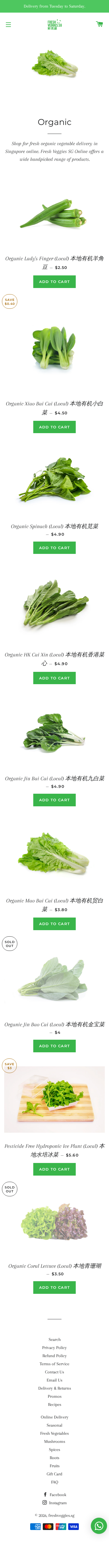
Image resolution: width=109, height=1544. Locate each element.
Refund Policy (54, 1355)
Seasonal (54, 1425)
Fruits (55, 1465)
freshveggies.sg (61, 1515)
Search (55, 1339)
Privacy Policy (54, 1347)
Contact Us (54, 1371)
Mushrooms (54, 1441)
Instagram (57, 1502)
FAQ (54, 1482)
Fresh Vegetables (54, 1433)
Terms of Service (54, 1363)
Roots (54, 1457)
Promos (54, 1396)
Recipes (54, 1404)
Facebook (57, 1494)
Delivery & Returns (54, 1388)
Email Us (54, 1380)
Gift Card (54, 1473)
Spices (54, 1449)
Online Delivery (54, 1417)
